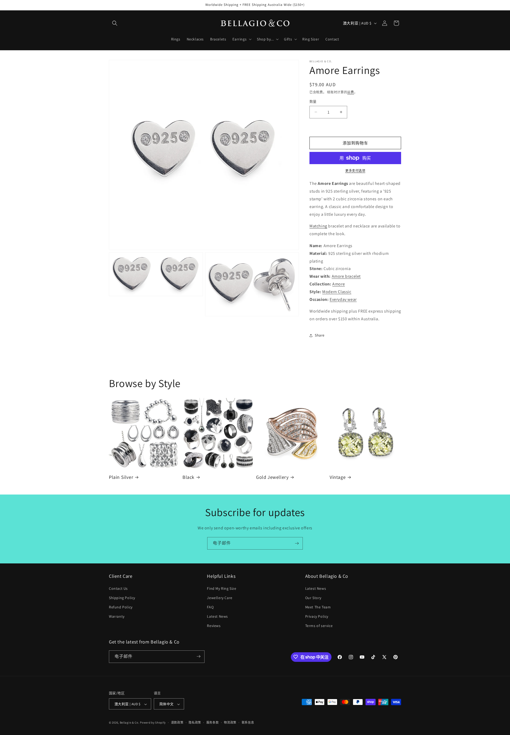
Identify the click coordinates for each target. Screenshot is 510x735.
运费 (350, 92)
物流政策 (230, 722)
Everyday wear (343, 299)
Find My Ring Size (221, 588)
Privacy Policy (316, 616)
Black (188, 477)
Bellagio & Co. (129, 723)
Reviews (213, 626)
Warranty (117, 616)
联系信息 (248, 722)
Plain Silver (121, 477)
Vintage (338, 477)
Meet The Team (318, 607)
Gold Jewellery (272, 477)
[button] (115, 23)
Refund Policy (121, 607)
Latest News (217, 616)
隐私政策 (195, 722)
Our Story (313, 597)
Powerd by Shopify (153, 723)
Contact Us (118, 588)
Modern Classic (336, 291)
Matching (318, 226)
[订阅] (297, 543)
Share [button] (320, 335)
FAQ (210, 607)
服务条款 (212, 722)
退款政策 (177, 722)
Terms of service (319, 626)
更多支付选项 (355, 171)
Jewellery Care (219, 597)
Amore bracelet (346, 276)
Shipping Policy (122, 597)
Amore (338, 284)
